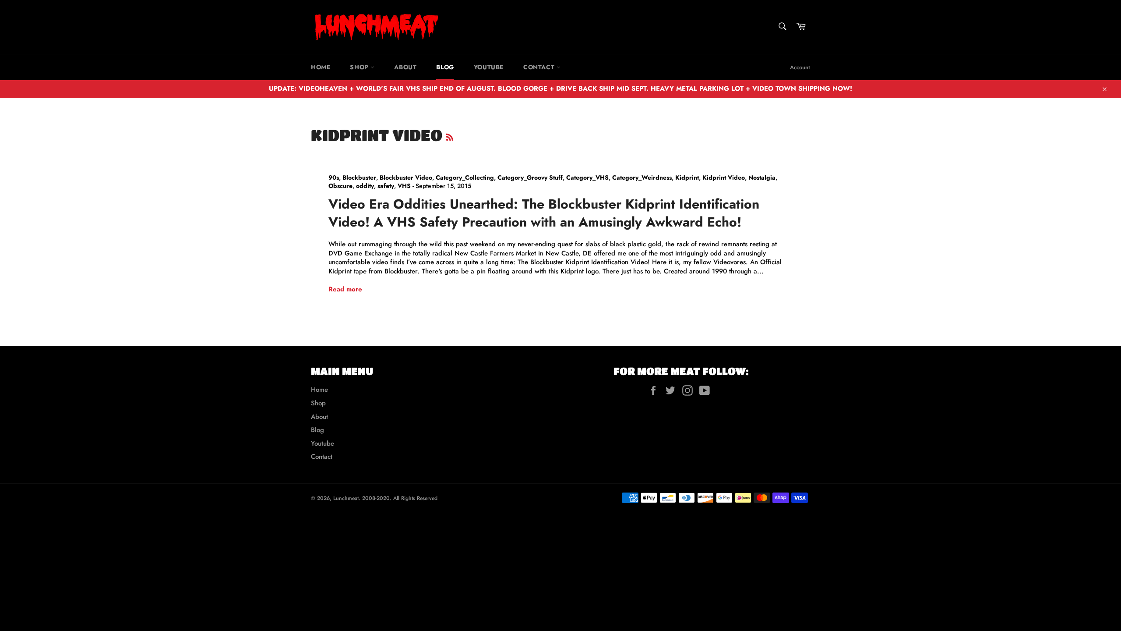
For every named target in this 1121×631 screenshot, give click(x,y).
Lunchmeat (346, 498)
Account (800, 67)
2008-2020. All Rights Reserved (399, 498)
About (405, 67)
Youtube (489, 67)
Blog (445, 67)
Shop (360, 67)
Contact (540, 67)
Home (320, 67)
